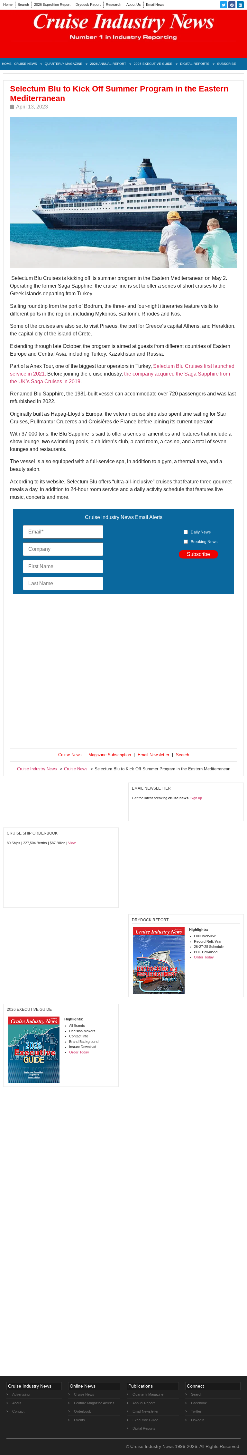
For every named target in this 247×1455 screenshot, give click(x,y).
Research (113, 4)
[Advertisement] (123, 673)
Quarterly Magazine (63, 63)
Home (8, 4)
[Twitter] (223, 4)
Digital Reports (194, 63)
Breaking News (204, 542)
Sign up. (196, 798)
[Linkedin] (240, 4)
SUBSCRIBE (226, 63)
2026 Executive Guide (153, 63)
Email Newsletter (153, 754)
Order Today (204, 957)
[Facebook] (231, 4)
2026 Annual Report (108, 63)
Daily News (201, 532)
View (72, 843)
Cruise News (25, 63)
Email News (155, 4)
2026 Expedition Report (52, 4)
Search (23, 4)
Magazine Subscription (109, 754)
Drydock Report (88, 4)
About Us (133, 4)
